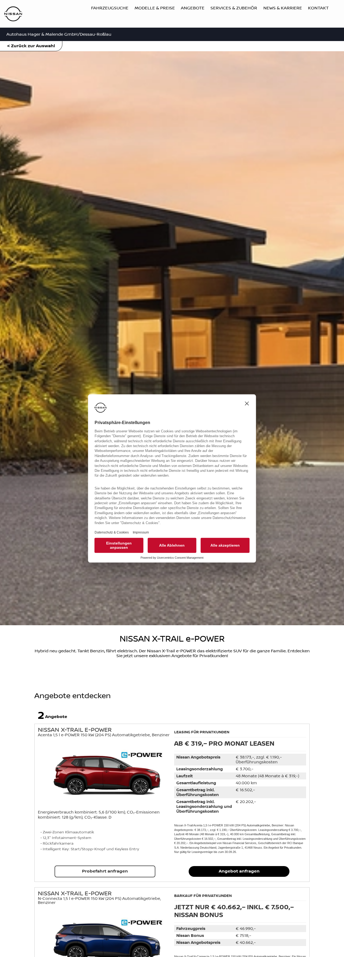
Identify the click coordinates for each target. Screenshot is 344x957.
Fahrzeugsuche (109, 8)
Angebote (193, 8)
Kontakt (318, 8)
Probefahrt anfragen (105, 871)
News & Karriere (282, 8)
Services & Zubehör (233, 8)
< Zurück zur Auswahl (31, 46)
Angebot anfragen (239, 871)
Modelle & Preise (155, 8)
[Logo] (13, 14)
